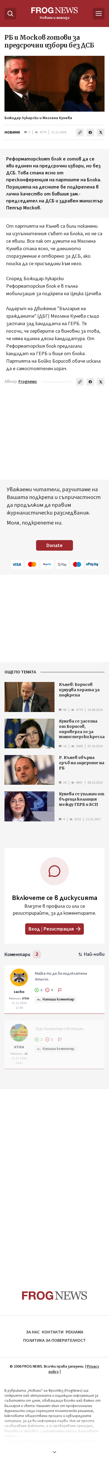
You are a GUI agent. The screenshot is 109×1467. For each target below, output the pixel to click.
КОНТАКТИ (52, 1332)
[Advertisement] (54, 1179)
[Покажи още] (54, 1452)
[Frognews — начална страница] (54, 1295)
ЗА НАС (33, 1332)
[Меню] (99, 13)
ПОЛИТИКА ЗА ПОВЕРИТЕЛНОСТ (54, 1340)
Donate (54, 545)
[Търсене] (10, 13)
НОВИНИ (12, 132)
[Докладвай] (60, 990)
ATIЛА (19, 1047)
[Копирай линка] (80, 132)
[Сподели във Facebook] (90, 132)
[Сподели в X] (101, 132)
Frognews (27, 382)
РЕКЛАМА (74, 1332)
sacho (19, 992)
